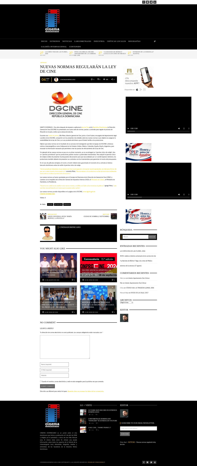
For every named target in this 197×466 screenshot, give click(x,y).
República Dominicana (100, 127)
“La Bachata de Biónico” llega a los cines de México (115, 52)
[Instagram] (147, 2)
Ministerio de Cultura (97, 179)
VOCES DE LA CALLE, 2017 (139, 293)
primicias (67, 204)
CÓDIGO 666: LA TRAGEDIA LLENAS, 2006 (140, 288)
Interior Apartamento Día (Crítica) (138, 278)
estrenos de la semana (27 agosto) (143, 52)
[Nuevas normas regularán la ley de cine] (65, 104)
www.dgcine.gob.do (89, 191)
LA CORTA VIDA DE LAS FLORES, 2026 (56, 52)
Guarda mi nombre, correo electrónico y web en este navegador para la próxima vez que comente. (73, 381)
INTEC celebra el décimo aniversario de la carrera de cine (85, 53)
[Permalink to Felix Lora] (124, 318)
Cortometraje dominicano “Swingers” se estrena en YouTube (102, 419)
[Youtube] (154, 2)
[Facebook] (143, 2)
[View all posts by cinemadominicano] (56, 80)
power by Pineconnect (96, 462)
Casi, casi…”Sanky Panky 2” (99, 427)
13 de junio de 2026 (91, 312)
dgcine (50, 204)
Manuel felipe (124, 293)
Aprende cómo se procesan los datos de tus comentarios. (86, 391)
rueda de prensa (53, 135)
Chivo (122, 288)
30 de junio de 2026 (91, 280)
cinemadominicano (67, 79)
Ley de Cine (85, 127)
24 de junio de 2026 (51, 312)
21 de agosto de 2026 (52, 280)
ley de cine (58, 204)
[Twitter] (151, 2)
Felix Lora (123, 278)
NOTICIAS (43, 62)
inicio (107, 171)
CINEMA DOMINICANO (47, 194)
